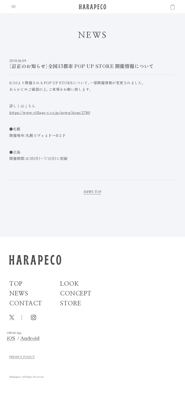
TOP (16, 284)
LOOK (69, 284)
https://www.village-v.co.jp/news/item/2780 (49, 112)
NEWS (18, 294)
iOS (11, 338)
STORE (70, 303)
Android (29, 338)
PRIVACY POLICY (22, 357)
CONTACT (25, 303)
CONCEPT (76, 294)
